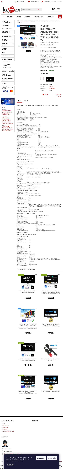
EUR (61, 1)
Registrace (54, 1)
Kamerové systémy (5, 40)
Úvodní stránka (3, 17)
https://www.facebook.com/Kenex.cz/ (13, 453)
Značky (4, 83)
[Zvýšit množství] (43, 77)
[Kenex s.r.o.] (12, 9)
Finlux (51, 86)
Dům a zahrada (6, 36)
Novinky (10, 17)
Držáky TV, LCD (7, 67)
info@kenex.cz (7, 448)
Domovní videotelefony (6, 75)
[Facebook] (2, 1)
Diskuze (26, 100)
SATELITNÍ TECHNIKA (5, 44)
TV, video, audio (7, 59)
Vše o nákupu (39, 17)
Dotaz (46, 94)
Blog (3, 107)
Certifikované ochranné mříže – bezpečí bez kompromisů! (7, 112)
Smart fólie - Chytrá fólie (6, 32)
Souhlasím (52, 458)
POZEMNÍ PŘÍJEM (4, 49)
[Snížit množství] (43, 79)
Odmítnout (40, 458)
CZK (59, 1)
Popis (19, 100)
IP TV (3, 52)
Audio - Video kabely (6, 65)
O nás (19, 17)
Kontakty (51, 17)
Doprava (27, 17)
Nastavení (10, 465)
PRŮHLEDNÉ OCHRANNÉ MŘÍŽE (7, 22)
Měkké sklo (5, 25)
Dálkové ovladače (8, 71)
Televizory (6, 62)
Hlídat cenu (59, 95)
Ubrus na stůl (7, 28)
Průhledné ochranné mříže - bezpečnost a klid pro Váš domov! (7, 128)
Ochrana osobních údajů (8, 431)
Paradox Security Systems (7, 79)
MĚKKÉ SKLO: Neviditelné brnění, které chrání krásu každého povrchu (7, 120)
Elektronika (6, 56)
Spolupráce (5, 427)
